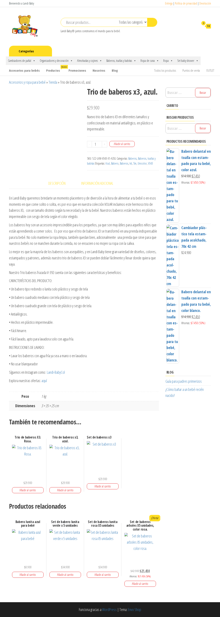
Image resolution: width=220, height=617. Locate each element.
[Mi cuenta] (193, 26)
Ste (134, 163)
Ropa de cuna (148, 61)
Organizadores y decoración (54, 61)
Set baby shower (185, 61)
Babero (115, 163)
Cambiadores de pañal (19, 61)
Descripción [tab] (57, 183)
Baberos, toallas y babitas (119, 61)
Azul (107, 163)
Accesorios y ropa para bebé (27, 82)
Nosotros (99, 70)
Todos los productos (165, 70)
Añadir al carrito (122, 144)
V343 (150, 163)
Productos (55, 69)
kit (131, 163)
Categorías (26, 51)
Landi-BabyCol (56, 372)
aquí (44, 380)
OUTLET (210, 70)
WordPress (109, 609)
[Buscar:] (188, 93)
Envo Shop (134, 609)
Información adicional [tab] (97, 183)
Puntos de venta (191, 70)
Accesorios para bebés (24, 70)
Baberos (132, 158)
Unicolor (142, 163)
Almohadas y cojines (87, 61)
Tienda (53, 82)
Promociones (77, 70)
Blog (115, 70)
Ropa (166, 61)
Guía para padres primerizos (183, 381)
